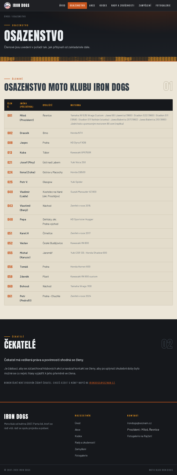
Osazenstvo (77, 5)
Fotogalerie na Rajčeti (139, 436)
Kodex (103, 5)
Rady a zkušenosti (122, 5)
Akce (92, 5)
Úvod (62, 5)
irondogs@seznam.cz (102, 382)
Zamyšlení (145, 5)
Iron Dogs (21, 5)
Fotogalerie (163, 5)
